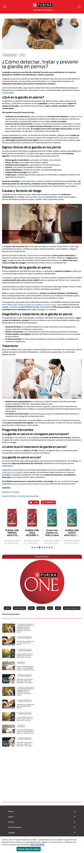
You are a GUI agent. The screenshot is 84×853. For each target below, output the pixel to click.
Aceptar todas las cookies (29, 849)
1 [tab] (32, 547)
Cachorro (41, 608)
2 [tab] (34, 547)
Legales (11, 833)
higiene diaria (45, 414)
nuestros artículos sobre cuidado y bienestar (30, 484)
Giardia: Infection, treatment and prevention (20, 496)
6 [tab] (44, 547)
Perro (58, 608)
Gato (50, 608)
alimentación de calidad (12, 472)
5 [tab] (42, 547)
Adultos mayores (19, 608)
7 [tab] (47, 547)
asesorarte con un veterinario (16, 186)
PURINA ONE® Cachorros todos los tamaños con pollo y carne (30, 305)
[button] (79, 7)
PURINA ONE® (8, 93)
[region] (42, 844)
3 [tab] (37, 547)
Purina (11, 822)
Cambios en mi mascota (71, 608)
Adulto (7, 608)
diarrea (7, 143)
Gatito (31, 608)
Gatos (10, 817)
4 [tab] (39, 547)
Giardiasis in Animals (10, 492)
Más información (37, 844)
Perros (11, 811)
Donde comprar (14, 827)
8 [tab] (49, 547)
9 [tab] (52, 547)
